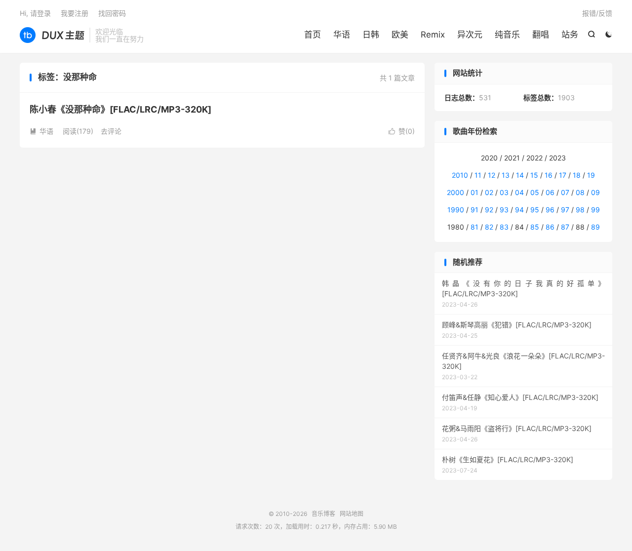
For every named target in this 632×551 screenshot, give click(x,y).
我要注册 (74, 13)
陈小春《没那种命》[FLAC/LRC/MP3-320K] (120, 109)
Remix (433, 34)
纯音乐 (507, 34)
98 (580, 209)
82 (489, 227)
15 (534, 175)
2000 (455, 192)
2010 (460, 175)
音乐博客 (52, 35)
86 (550, 227)
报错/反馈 (597, 13)
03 (504, 192)
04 (519, 192)
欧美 (400, 34)
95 (534, 209)
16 (549, 175)
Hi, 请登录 (35, 13)
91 (474, 209)
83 (504, 227)
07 (565, 192)
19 (591, 175)
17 (562, 175)
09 (595, 192)
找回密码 (112, 13)
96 (550, 209)
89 (595, 227)
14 (520, 175)
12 (491, 175)
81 (474, 227)
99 (595, 209)
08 (580, 192)
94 (519, 209)
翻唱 (540, 34)
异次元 (469, 34)
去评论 (111, 131)
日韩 (370, 34)
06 (550, 192)
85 (534, 227)
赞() (402, 131)
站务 (569, 34)
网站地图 (351, 513)
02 (489, 192)
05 (534, 192)
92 (489, 209)
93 (504, 209)
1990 (455, 209)
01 (474, 192)
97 (565, 209)
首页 (312, 34)
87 (565, 227)
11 (477, 175)
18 (577, 175)
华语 (341, 34)
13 (506, 175)
